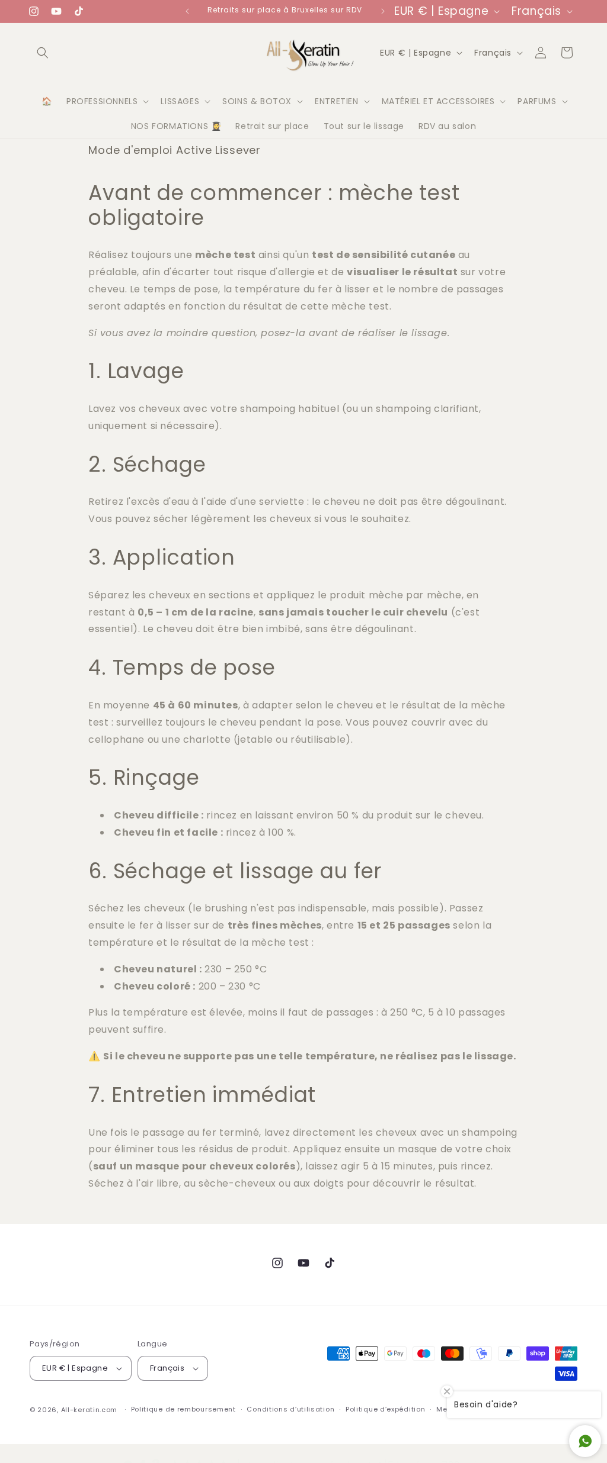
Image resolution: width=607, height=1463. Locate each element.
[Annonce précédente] (187, 11)
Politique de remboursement (183, 1409)
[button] (43, 53)
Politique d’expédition (385, 1409)
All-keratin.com (89, 1409)
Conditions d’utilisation (290, 1409)
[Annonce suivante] (383, 11)
